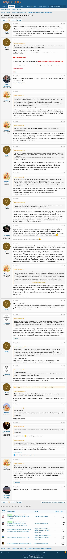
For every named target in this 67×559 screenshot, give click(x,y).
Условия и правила (30, 552)
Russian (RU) (5, 552)
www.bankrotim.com (17, 452)
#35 (64, 365)
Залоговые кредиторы (41, 543)
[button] (24, 6)
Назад (3, 20)
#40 (64, 486)
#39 (64, 459)
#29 (64, 225)
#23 (64, 75)
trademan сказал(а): (19, 347)
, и (25, 455)
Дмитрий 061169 (7, 496)
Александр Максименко (8, 17)
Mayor (7, 32)
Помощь (56, 552)
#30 (64, 243)
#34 (64, 342)
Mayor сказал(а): (18, 95)
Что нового (19, 6)
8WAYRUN (41, 557)
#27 (64, 173)
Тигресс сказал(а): (18, 150)
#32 (64, 300)
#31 (64, 265)
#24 (64, 91)
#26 (64, 146)
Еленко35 (7, 412)
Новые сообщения (5, 9)
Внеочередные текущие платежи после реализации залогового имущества (19, 530)
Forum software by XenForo (33, 555)
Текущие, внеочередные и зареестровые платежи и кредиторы (42, 530)
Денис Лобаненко (6, 85)
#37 (64, 404)
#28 (64, 198)
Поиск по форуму (16, 9)
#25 (64, 121)
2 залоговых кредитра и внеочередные (19, 543)
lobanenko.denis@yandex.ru (19, 83)
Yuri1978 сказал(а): (18, 43)
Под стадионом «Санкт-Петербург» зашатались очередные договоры (18, 516)
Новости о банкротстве (41, 516)
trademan (7, 323)
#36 (64, 384)
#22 (64, 39)
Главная (4, 6)
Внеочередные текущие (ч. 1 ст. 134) (18, 537)
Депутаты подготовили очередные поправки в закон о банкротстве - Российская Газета (17, 523)
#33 (64, 314)
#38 (64, 422)
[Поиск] (64, 6)
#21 (64, 23)
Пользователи (30, 6)
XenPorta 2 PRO (27, 557)
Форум (11, 6)
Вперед (19, 20)
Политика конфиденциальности (44, 552)
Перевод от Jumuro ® (33, 556)
